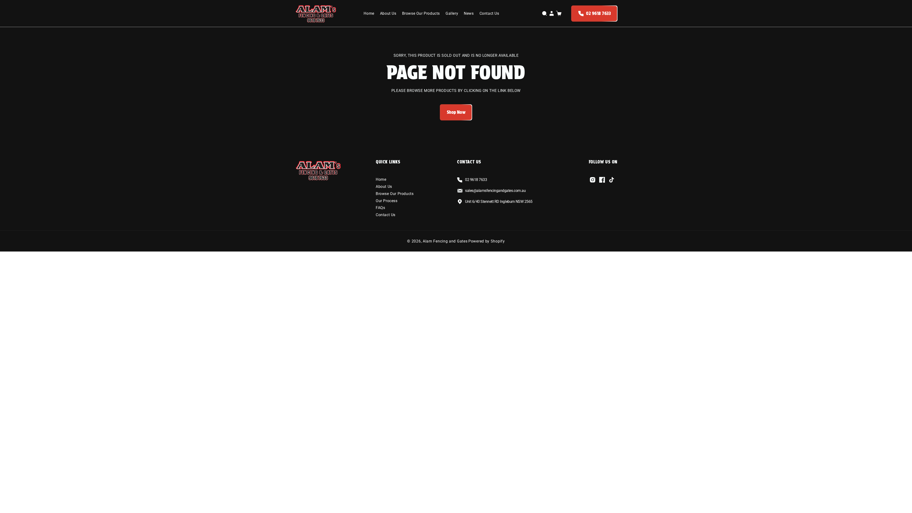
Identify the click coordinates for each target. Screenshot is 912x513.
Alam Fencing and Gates (445, 241)
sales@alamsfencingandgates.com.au (495, 190)
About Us (384, 186)
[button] (544, 13)
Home (381, 179)
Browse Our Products (394, 193)
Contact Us (385, 215)
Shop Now (456, 112)
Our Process (387, 201)
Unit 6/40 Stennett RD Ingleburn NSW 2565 (498, 201)
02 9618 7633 (598, 13)
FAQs (380, 207)
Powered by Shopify (486, 241)
